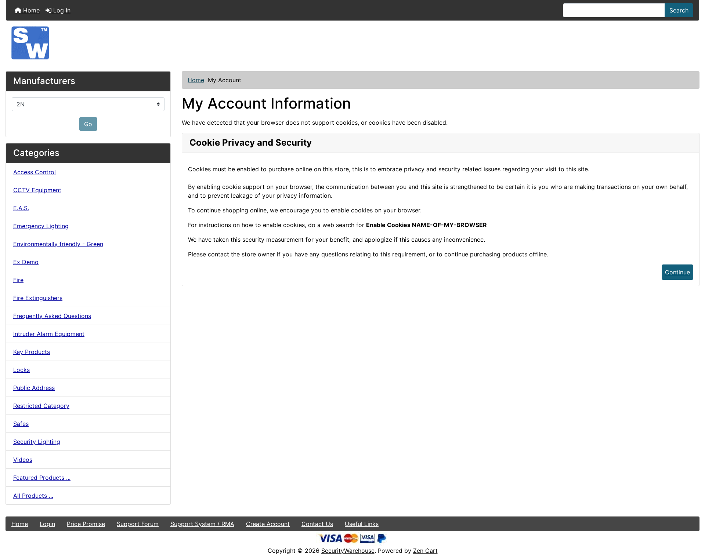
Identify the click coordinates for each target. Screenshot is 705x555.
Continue (677, 272)
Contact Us (317, 523)
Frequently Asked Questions (52, 316)
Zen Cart (425, 550)
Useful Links (362, 523)
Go (88, 124)
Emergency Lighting (41, 226)
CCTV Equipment (37, 190)
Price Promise (86, 523)
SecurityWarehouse (348, 550)
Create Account (268, 523)
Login (47, 523)
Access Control (34, 172)
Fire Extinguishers (37, 298)
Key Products (31, 351)
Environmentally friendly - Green (58, 244)
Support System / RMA (202, 523)
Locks (21, 369)
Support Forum (138, 523)
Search (678, 10)
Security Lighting (36, 441)
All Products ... (33, 495)
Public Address (34, 387)
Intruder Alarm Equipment (48, 333)
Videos (22, 459)
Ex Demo (26, 262)
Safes (21, 423)
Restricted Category (41, 405)
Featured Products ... (41, 477)
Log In (60, 10)
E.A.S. (21, 208)
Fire (18, 280)
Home (30, 10)
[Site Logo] (352, 42)
